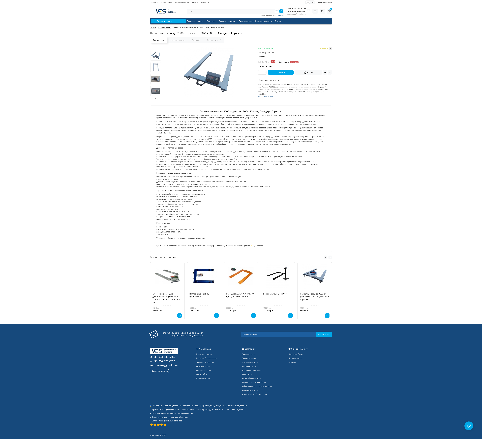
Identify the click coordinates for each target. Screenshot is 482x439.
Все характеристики (265, 96)
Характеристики (178, 40)
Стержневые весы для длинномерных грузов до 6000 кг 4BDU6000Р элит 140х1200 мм (167, 297)
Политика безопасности (206, 358)
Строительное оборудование (254, 394)
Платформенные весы (251, 370)
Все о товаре (158, 40)
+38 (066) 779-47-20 (297, 11)
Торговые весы (248, 354)
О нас (170, 2)
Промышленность (195, 21)
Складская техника (227, 21)
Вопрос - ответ (214, 40)
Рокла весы (247, 374)
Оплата (163, 2)
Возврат (195, 2)
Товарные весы (249, 358)
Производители (246, 21)
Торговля (211, 21)
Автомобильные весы (251, 378)
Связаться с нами (203, 370)
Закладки (292, 362)
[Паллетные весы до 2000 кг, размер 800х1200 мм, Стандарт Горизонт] (155, 55)
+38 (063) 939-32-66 (297, 8)
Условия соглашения (205, 362)
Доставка (154, 2)
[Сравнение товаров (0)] (315, 11)
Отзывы (196, 40)
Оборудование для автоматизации (257, 386)
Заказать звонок (160, 371)
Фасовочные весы (250, 362)
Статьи (278, 21)
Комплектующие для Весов (254, 382)
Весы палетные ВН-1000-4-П (276, 293)
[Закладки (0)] (322, 11)
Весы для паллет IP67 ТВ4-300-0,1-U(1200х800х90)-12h (240, 295)
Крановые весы (249, 366)
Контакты (205, 2)
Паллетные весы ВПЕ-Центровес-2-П (199, 295)
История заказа (295, 358)
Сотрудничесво (202, 366)
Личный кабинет (295, 354)
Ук (313, 2)
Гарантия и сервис (182, 2)
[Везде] (277, 11)
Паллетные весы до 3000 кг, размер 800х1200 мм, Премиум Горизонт (314, 296)
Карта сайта (201, 374)
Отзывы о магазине (263, 21)
